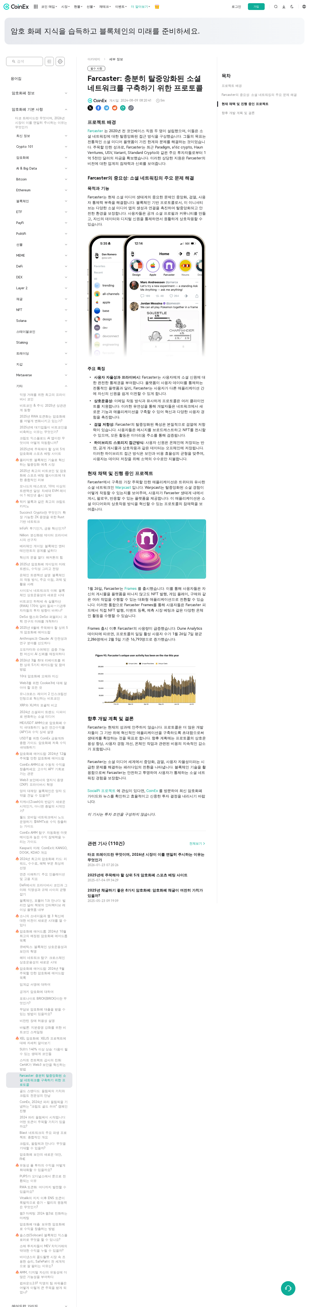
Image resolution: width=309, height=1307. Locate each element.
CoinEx (152, 791)
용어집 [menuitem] (16, 78)
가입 (256, 6)
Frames (131, 588)
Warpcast (123, 487)
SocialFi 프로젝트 (102, 791)
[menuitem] (39, 122)
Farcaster (96, 131)
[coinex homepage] (17, 6)
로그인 (236, 6)
